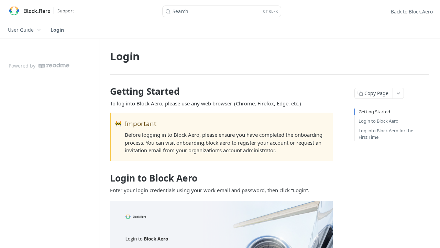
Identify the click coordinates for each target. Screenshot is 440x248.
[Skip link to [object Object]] (105, 91)
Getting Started (374, 111)
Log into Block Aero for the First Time (386, 134)
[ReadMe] (53, 65)
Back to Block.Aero (412, 11)
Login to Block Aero (378, 121)
